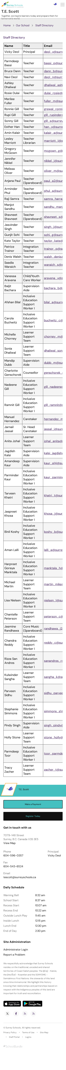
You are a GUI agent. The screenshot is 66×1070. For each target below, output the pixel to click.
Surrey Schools (13, 1027)
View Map (9, 843)
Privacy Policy (10, 1032)
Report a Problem (14, 954)
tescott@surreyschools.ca (19, 877)
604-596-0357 (13, 855)
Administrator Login (15, 949)
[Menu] (62, 4)
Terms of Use (28, 1032)
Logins (28, 1037)
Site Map (44, 1032)
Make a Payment (33, 804)
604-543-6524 (13, 866)
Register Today (33, 816)
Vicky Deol (54, 855)
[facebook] (16, 1014)
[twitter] (7, 1014)
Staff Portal (14, 1037)
